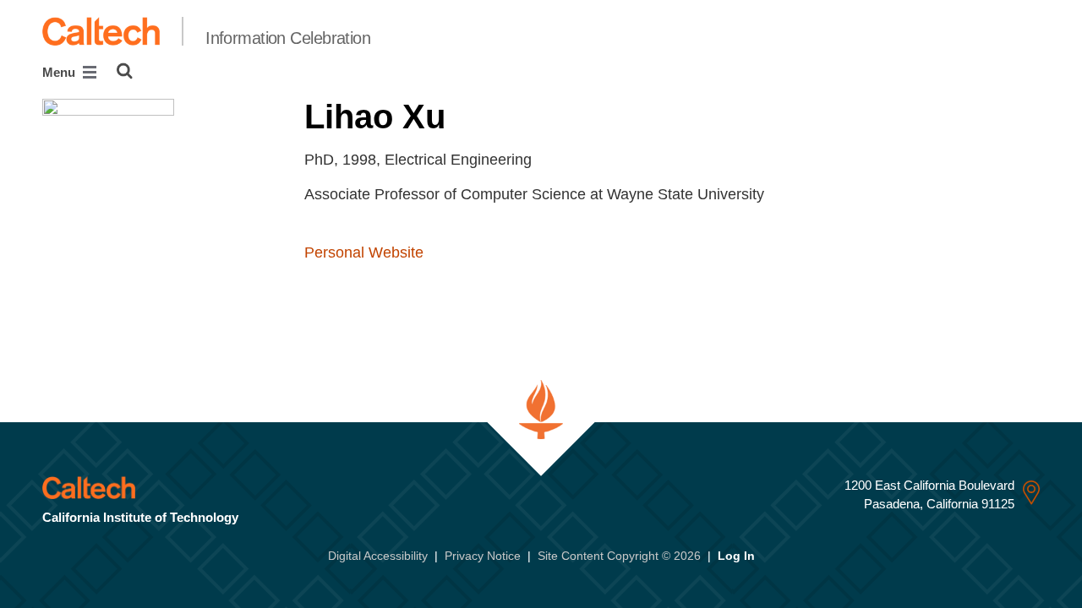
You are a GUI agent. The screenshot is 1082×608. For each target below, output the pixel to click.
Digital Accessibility (378, 555)
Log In (736, 555)
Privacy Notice (483, 555)
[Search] (125, 70)
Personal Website (364, 252)
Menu (60, 72)
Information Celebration (287, 38)
